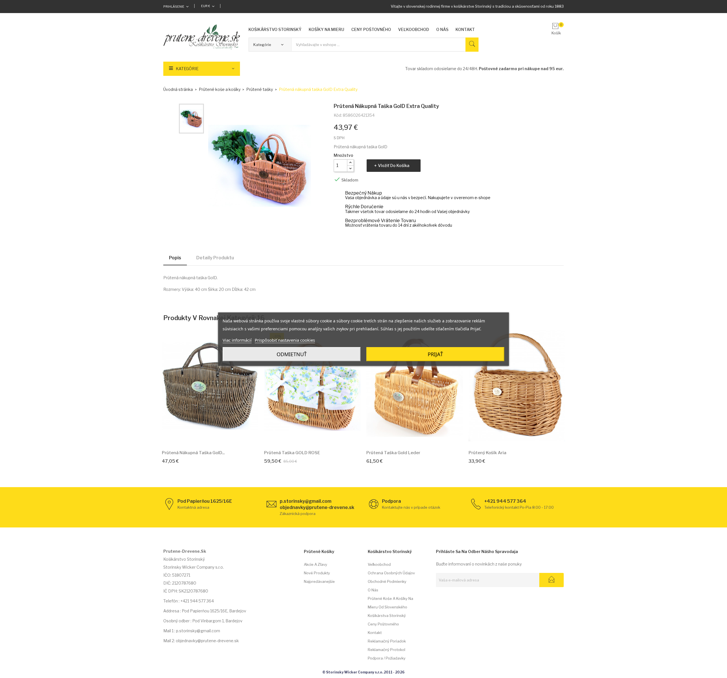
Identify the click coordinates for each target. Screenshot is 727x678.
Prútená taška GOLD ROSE (292, 453)
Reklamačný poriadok (387, 641)
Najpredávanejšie (319, 581)
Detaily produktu (215, 257)
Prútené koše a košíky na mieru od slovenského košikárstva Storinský (390, 607)
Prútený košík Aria (487, 453)
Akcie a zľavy (315, 564)
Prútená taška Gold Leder (393, 453)
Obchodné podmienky (387, 581)
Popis (175, 257)
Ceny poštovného (383, 624)
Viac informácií (237, 340)
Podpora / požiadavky (387, 658)
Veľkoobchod (379, 564)
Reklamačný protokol (386, 649)
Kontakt (375, 632)
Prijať (435, 354)
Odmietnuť (292, 354)
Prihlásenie (173, 7)
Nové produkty (317, 573)
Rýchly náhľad (217, 437)
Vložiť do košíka (393, 165)
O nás (373, 590)
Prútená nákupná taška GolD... (193, 453)
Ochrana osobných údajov (391, 573)
